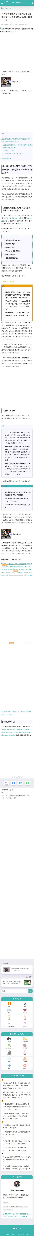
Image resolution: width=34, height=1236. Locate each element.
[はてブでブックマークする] (20, 783)
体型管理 (9, 1054)
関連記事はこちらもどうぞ (14, 153)
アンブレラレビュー (12, 218)
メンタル (25, 1013)
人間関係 (25, 1061)
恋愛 (25, 1054)
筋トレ (9, 1041)
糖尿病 (23, 795)
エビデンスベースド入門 (9, 1026)
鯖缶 (9, 1068)
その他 (24, 1026)
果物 (12, 795)
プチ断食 (25, 1048)
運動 (25, 1006)
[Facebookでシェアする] (13, 783)
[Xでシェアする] (6, 783)
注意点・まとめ (8, 150)
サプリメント (25, 1041)
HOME (18, 1228)
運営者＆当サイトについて (12, 1214)
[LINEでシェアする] (27, 783)
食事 (11, 790)
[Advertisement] (17, 52)
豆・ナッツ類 (7, 798)
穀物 (17, 795)
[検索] (30, 991)
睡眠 (9, 1013)
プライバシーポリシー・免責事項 (16, 1216)
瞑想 (9, 1061)
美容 (25, 1019)
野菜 (15, 798)
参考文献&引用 (6, 159)
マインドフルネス (9, 1048)
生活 (9, 1019)
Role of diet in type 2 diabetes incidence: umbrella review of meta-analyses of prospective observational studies (16, 732)
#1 (20, 218)
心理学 (24, 1068)
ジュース (5, 795)
